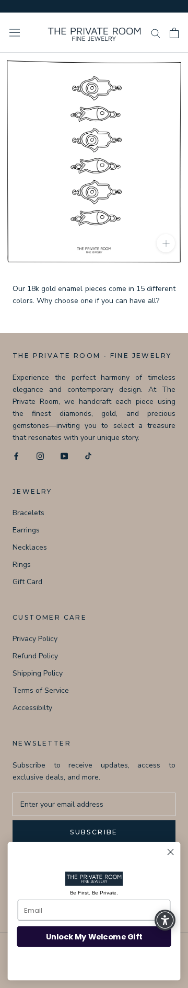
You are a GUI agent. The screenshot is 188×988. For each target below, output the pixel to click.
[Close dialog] (171, 852)
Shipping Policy (38, 673)
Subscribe (94, 832)
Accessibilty (32, 708)
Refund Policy (35, 656)
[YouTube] (64, 455)
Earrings (26, 530)
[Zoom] (166, 243)
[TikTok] (88, 455)
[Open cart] (174, 33)
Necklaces (30, 547)
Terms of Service (41, 690)
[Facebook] (16, 455)
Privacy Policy (35, 639)
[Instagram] (40, 455)
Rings (22, 564)
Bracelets (28, 513)
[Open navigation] (14, 33)
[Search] (155, 32)
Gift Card (27, 582)
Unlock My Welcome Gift (94, 936)
